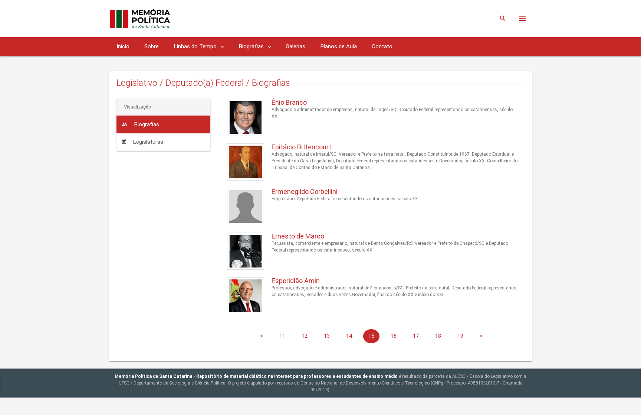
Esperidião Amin (296, 281)
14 (349, 336)
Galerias (295, 46)
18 (438, 336)
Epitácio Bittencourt (301, 147)
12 (305, 336)
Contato (382, 46)
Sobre (151, 46)
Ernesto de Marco (298, 236)
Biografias (146, 124)
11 (282, 336)
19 (460, 336)
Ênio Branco (289, 102)
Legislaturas (147, 142)
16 (394, 336)
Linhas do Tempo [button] (196, 46)
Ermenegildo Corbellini (305, 191)
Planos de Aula (338, 46)
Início (122, 46)
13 (327, 336)
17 (416, 336)
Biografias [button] (252, 46)
